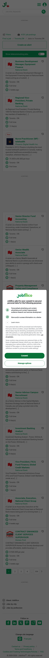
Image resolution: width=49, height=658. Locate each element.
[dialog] (25, 329)
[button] (24, 322)
